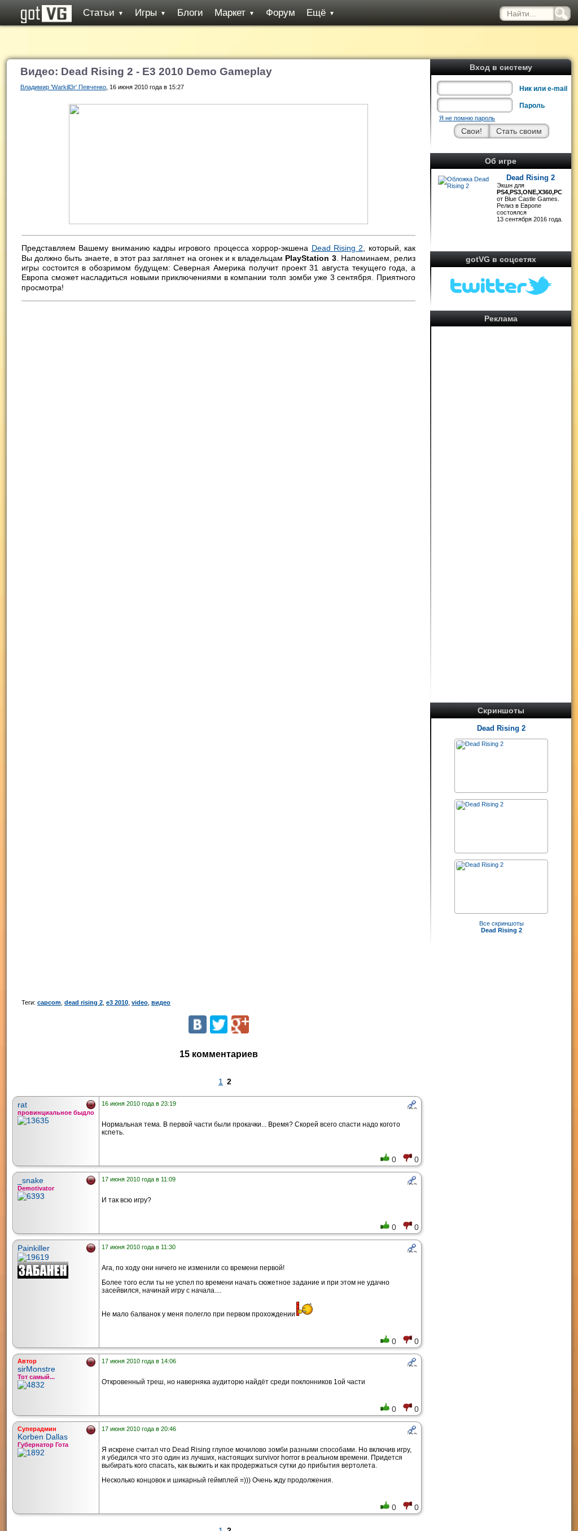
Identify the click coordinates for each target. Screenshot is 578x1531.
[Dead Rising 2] (479, 743)
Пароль (532, 106)
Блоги (190, 12)
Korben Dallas (42, 1436)
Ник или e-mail (543, 89)
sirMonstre (36, 1368)
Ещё (320, 12)
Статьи (103, 12)
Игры (150, 12)
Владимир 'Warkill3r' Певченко (63, 87)
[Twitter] (218, 1024)
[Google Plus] (240, 1024)
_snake (30, 1180)
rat (22, 1104)
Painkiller (33, 1248)
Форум (280, 12)
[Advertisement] (501, 499)
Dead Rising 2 (530, 177)
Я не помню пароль (467, 118)
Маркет (234, 12)
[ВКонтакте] (197, 1024)
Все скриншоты (501, 927)
